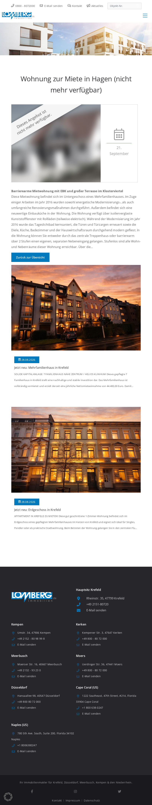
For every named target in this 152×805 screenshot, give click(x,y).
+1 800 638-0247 (92, 707)
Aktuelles (97, 6)
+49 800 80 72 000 (29, 701)
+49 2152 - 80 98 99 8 (31, 638)
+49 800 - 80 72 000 (94, 638)
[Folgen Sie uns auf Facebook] (31, 791)
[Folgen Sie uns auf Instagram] (75, 791)
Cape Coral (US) (87, 687)
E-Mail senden (53, 6)
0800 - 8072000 (25, 6)
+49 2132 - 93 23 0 (29, 670)
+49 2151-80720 (97, 604)
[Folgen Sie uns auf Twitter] (119, 791)
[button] (8, 797)
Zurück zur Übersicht (30, 257)
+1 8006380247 (27, 745)
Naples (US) (19, 725)
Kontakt (76, 6)
